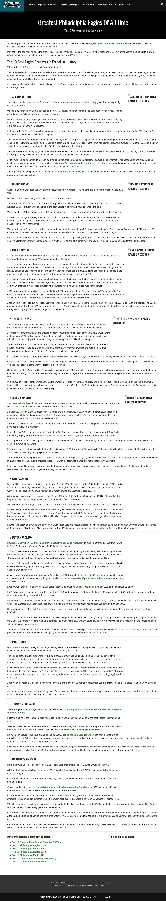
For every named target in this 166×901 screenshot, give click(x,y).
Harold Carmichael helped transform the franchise (63, 787)
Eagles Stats (123, 4)
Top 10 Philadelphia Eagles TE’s (28, 855)
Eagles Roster (88, 4)
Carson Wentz (74, 102)
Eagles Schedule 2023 (106, 4)
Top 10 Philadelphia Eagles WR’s (29, 852)
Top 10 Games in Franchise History (30, 862)
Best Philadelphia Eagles (69, 4)
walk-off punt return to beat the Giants (95, 578)
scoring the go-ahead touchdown (78, 735)
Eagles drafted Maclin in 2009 (27, 403)
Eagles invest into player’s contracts (108, 43)
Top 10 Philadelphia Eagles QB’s (29, 845)
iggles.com (63, 885)
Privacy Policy (108, 897)
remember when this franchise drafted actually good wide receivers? (48, 543)
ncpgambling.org (80, 883)
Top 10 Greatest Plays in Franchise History (34, 858)
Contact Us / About (91, 897)
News (31, 4)
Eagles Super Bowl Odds (47, 4)
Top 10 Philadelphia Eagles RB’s (29, 848)
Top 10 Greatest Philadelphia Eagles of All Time (36, 842)
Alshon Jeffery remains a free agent (73, 163)
